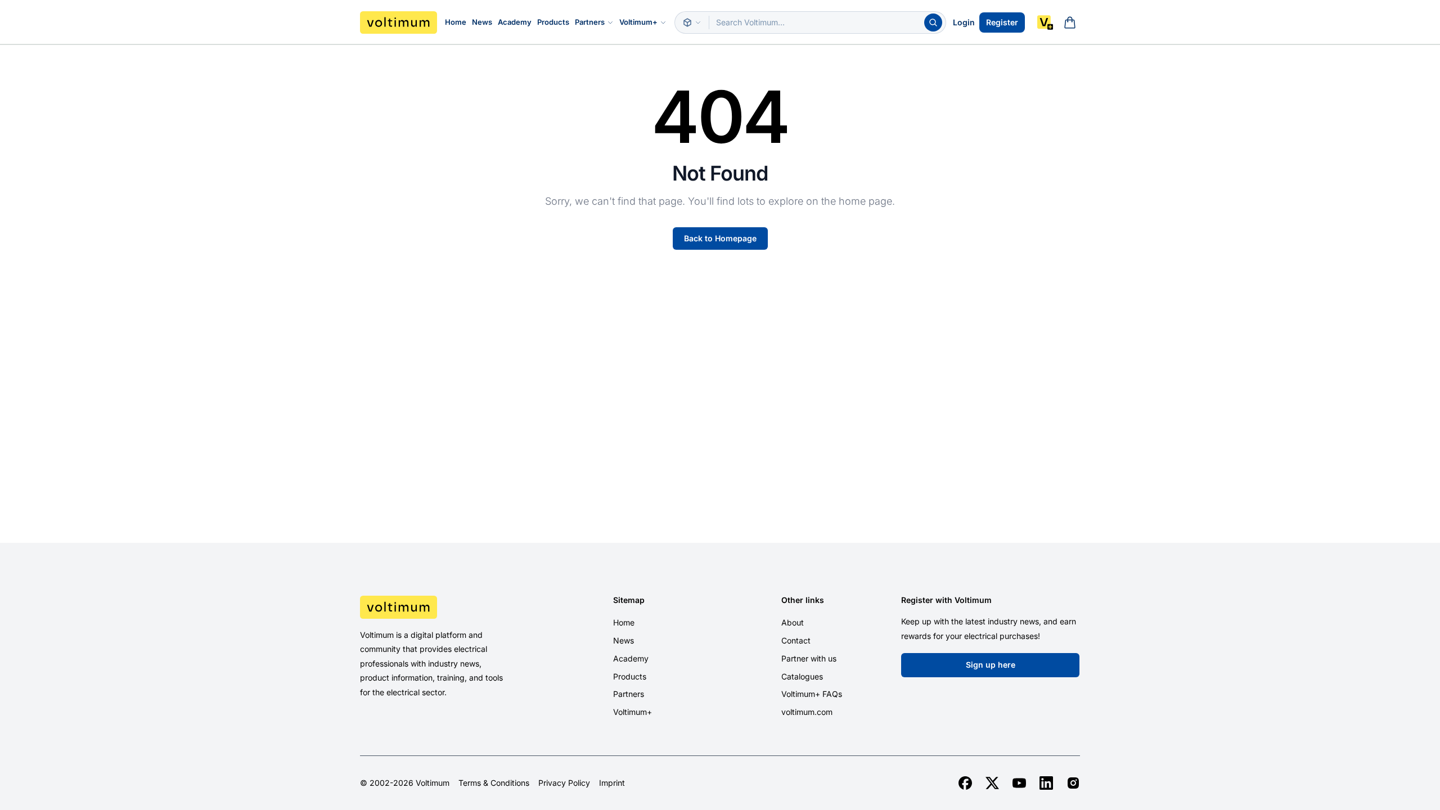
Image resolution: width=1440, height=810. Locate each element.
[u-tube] (1019, 783)
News (482, 21)
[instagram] (1073, 783)
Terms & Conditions (493, 783)
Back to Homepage (720, 238)
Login (964, 22)
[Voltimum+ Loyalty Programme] (1045, 22)
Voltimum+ (638, 21)
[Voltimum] (398, 22)
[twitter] (992, 783)
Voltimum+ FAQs (811, 694)
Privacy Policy (564, 783)
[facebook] (965, 783)
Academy (515, 21)
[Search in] (691, 23)
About (792, 622)
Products (553, 21)
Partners (590, 21)
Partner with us (808, 658)
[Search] (933, 23)
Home (455, 21)
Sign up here (990, 664)
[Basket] (1070, 22)
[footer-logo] (445, 607)
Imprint (612, 783)
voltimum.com (806, 712)
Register (1002, 22)
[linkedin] (1046, 783)
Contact (796, 640)
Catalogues (802, 676)
